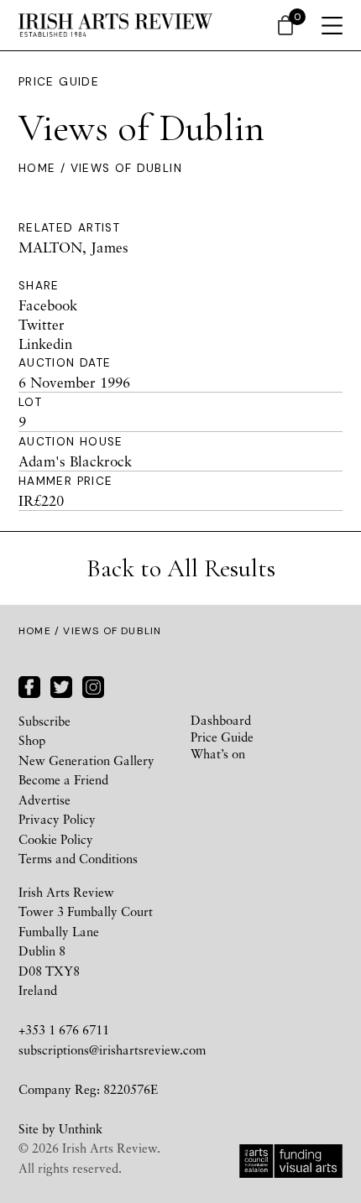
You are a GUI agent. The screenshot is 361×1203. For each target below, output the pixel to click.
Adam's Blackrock (75, 461)
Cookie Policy (55, 838)
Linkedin (45, 343)
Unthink (80, 1128)
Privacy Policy (57, 818)
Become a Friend (63, 779)
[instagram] (93, 684)
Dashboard (221, 719)
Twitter (41, 324)
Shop (31, 739)
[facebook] (29, 684)
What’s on (218, 753)
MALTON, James (73, 247)
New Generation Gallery (86, 760)
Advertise (44, 799)
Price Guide (58, 82)
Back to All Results (180, 568)
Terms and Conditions (78, 858)
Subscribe (44, 720)
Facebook (47, 305)
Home (36, 168)
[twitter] (61, 684)
